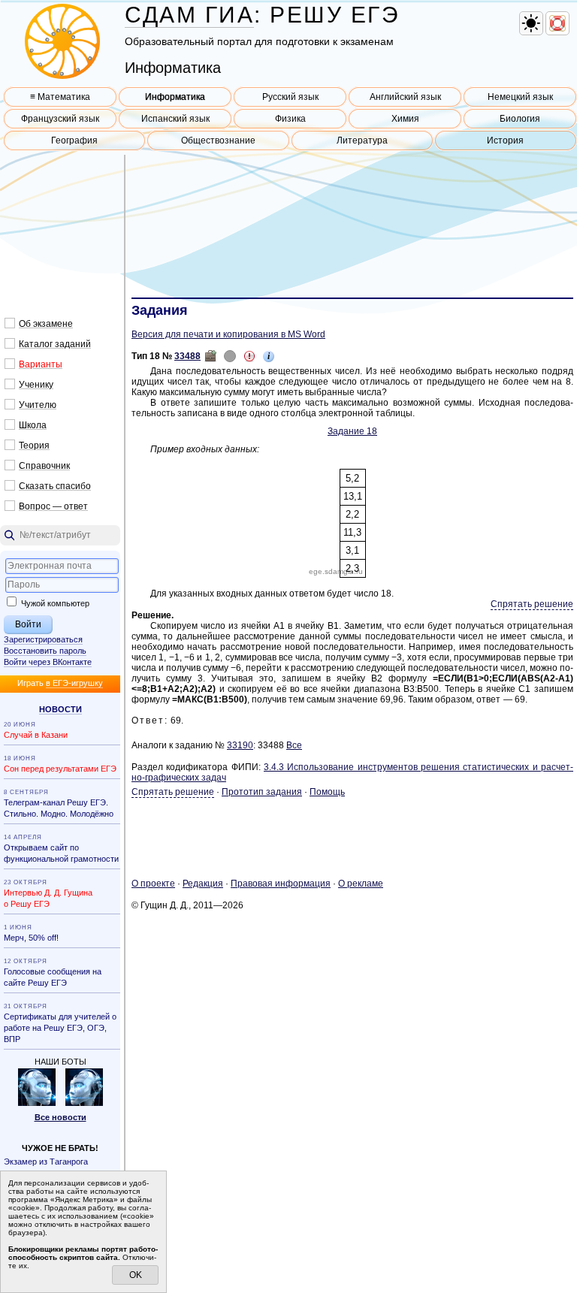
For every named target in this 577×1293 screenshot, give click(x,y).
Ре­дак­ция (203, 883)
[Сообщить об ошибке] (249, 356)
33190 (240, 745)
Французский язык (60, 118)
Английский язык (405, 97)
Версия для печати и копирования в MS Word (228, 334)
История (505, 140)
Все (294, 745)
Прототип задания (262, 792)
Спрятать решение (532, 604)
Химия (405, 118)
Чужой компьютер (54, 603)
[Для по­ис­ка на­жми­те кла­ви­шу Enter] (60, 535)
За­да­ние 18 (352, 431)
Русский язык (290, 97)
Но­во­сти (60, 709)
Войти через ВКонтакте (48, 661)
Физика (290, 118)
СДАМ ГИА (189, 14)
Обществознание (218, 140)
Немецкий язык (520, 97)
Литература (362, 140)
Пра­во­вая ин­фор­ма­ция (281, 883)
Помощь (327, 792)
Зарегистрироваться (43, 639)
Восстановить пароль (45, 650)
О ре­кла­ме (360, 883)
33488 (187, 356)
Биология (520, 118)
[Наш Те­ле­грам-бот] (84, 1102)
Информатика (175, 97)
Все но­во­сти (60, 1117)
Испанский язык (175, 118)
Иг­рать (60, 682)
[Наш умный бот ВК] (37, 1102)
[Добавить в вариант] (210, 356)
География (74, 140)
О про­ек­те (153, 883)
